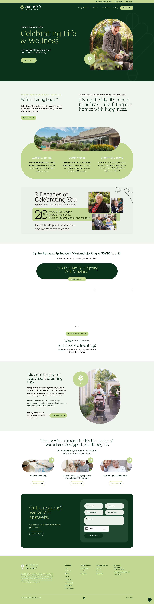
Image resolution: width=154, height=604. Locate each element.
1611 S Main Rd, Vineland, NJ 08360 (119, 568)
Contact (67, 576)
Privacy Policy (129, 597)
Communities (99, 573)
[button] (84, 8)
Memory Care (68, 585)
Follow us (61, 349)
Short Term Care (69, 588)
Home (66, 568)
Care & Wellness (84, 568)
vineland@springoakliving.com (122, 572)
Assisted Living (69, 582)
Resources (99, 571)
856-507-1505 (117, 574)
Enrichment (83, 573)
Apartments (106, 8)
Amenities (83, 571)
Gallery (115, 8)
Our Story (98, 568)
